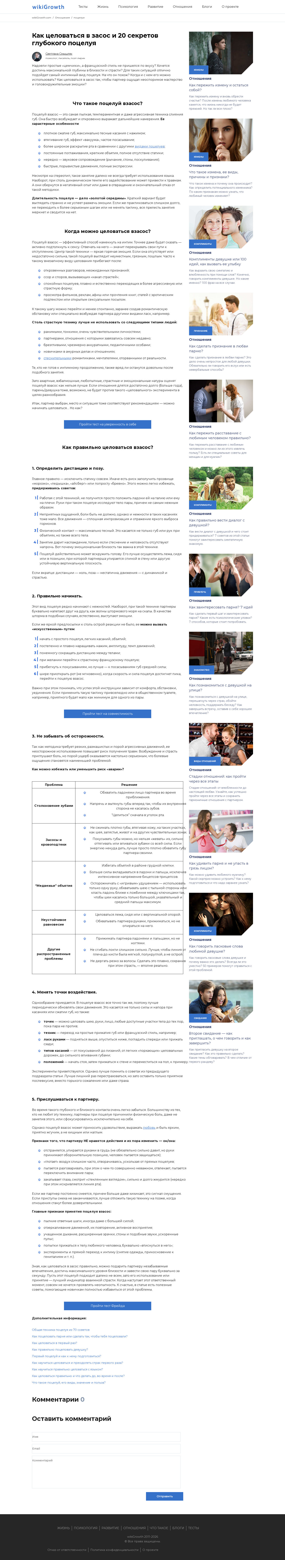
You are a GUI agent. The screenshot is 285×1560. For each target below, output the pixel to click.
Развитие (110, 1528)
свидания (200, 1018)
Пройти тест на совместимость (108, 714)
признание (200, 331)
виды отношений (205, 761)
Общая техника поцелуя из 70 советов (61, 1330)
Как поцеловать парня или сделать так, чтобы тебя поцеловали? (80, 1336)
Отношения (62, 17)
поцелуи (79, 17)
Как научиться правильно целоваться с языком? (67, 1369)
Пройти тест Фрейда (108, 1306)
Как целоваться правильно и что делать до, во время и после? (78, 1376)
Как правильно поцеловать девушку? (60, 1349)
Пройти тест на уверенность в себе (107, 424)
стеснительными (58, 358)
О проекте (150, 1550)
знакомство (201, 670)
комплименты (203, 244)
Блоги (178, 1528)
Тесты (193, 1528)
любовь (149, 1128)
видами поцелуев (150, 146)
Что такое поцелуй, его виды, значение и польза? (69, 1382)
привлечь (200, 592)
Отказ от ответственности (67, 1550)
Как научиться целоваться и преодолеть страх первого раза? (77, 1363)
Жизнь (63, 1528)
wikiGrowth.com (41, 17)
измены (199, 70)
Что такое (159, 1528)
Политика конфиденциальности (114, 1550)
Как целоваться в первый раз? (54, 1343)
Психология (86, 1528)
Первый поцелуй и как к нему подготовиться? (66, 1356)
